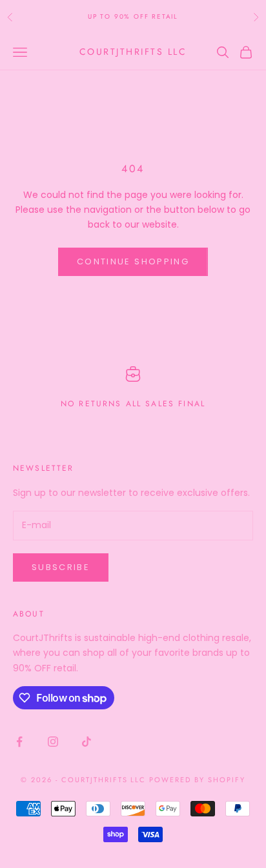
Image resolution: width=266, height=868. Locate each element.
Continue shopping (133, 261)
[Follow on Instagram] (52, 741)
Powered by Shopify (197, 779)
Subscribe (61, 567)
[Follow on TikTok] (86, 741)
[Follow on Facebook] (19, 741)
